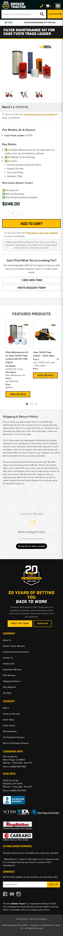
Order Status (9, 719)
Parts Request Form (32, 288)
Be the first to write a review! (31, 546)
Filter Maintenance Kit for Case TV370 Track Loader (40, 22)
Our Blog (42, 623)
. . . (18, 22)
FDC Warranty (9, 675)
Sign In (6, 707)
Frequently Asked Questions (16, 651)
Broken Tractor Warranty (14, 646)
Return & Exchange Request (16, 743)
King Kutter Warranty (12, 669)
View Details (18, 394)
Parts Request (9, 687)
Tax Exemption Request (13, 737)
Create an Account (11, 713)
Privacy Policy (22, 919)
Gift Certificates (10, 731)
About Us (7, 640)
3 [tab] (36, 404)
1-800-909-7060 (31, 280)
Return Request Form (34, 480)
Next (58, 359)
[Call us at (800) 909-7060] (41, 5)
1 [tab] (27, 404)
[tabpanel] (18, 358)
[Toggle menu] (58, 6)
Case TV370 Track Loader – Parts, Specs (44, 354)
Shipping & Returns (12, 681)
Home (10, 22)
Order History (9, 725)
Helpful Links (9, 663)
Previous (5, 359)
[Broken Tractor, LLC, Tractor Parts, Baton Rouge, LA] (14, 801)
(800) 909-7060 (19, 766)
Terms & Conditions (38, 919)
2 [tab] (31, 404)
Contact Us (8, 657)
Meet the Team (20, 623)
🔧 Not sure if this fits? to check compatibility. (30, 116)
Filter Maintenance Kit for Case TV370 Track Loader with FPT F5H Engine (17, 357)
